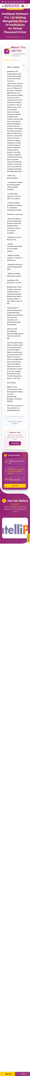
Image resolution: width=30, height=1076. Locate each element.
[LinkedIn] (14, 2)
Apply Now (15, 443)
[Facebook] (8, 2)
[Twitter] (11, 2)
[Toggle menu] (27, 5)
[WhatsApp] (23, 2)
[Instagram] (17, 2)
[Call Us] (5, 2)
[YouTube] (20, 2)
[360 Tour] (2, 2)
